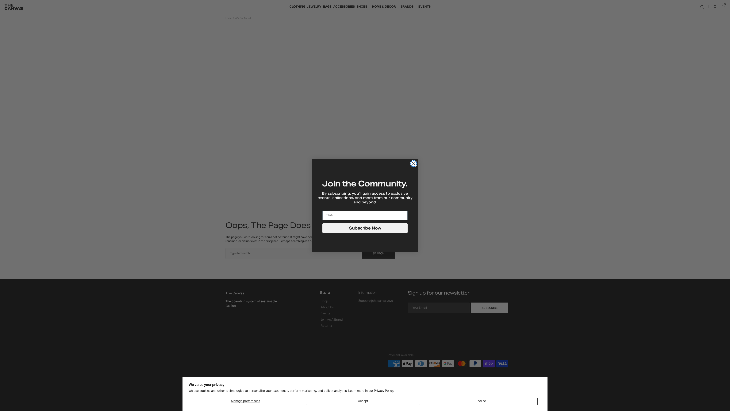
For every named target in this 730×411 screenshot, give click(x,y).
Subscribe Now (365, 228)
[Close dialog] (414, 164)
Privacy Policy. (384, 391)
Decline (480, 401)
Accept (363, 401)
